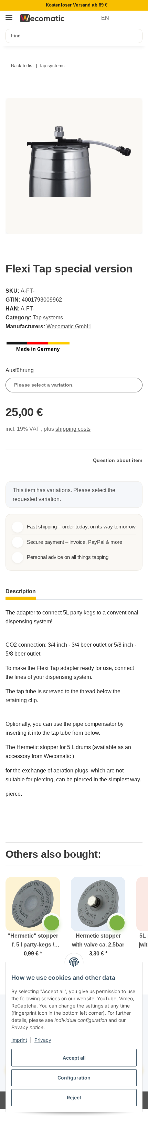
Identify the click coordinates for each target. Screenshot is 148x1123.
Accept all (74, 1058)
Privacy (42, 1040)
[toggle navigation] (9, 15)
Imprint (19, 1040)
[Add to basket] (14, 93)
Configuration (74, 1078)
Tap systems (48, 317)
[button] (124, 18)
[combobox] (74, 385)
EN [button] (105, 18)
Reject (74, 1097)
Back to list (22, 65)
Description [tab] (21, 591)
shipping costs (73, 429)
